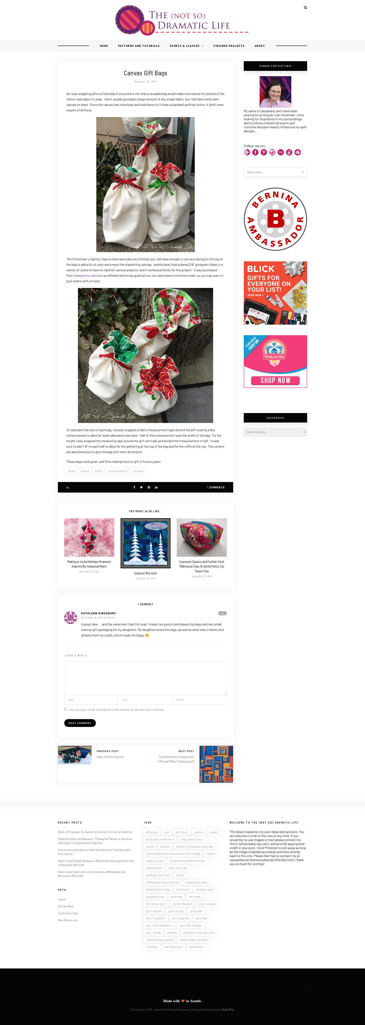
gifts (98, 471)
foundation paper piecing (187, 861)
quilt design (180, 918)
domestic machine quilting (194, 846)
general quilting (158, 875)
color (150, 846)
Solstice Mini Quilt (145, 573)
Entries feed (65, 906)
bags (71, 471)
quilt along (207, 904)
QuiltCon (196, 911)
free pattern (178, 868)
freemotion (154, 868)
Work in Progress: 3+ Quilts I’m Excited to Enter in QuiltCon (95, 832)
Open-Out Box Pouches (110, 757)
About (260, 45)
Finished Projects (229, 45)
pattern (195, 896)
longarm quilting (158, 889)
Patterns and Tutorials (139, 45)
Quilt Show (153, 932)
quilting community (159, 925)
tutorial (152, 947)
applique (152, 832)
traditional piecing (193, 940)
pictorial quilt (156, 904)
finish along (154, 861)
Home (104, 45)
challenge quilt (192, 839)
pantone (177, 896)
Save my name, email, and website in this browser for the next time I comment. (117, 709)
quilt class (176, 911)
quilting (201, 918)
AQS (166, 832)
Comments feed (68, 913)
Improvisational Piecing (162, 882)
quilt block (154, 911)
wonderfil (196, 947)
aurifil (199, 832)
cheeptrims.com (85, 275)
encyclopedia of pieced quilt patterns (173, 853)
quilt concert (156, 918)
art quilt (182, 832)
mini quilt (183, 889)
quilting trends (191, 925)
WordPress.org (67, 920)
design (165, 846)
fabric (85, 471)
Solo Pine (228, 1009)
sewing (138, 471)
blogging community (160, 839)
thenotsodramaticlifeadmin (89, 497)
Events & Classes (185, 45)
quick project (118, 471)
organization (155, 896)
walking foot (174, 947)
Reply (222, 613)
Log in (62, 899)
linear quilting (196, 882)
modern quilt (205, 889)
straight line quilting (199, 932)
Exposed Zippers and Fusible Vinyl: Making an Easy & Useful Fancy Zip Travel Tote (202, 566)
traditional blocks (159, 940)
